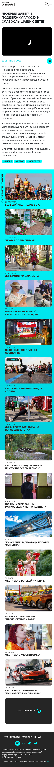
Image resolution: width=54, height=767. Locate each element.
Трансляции (12, 737)
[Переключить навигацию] (48, 4)
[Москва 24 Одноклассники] (24, 743)
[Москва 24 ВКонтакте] (30, 743)
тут (48, 762)
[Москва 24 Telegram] (36, 743)
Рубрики (27, 737)
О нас (37, 737)
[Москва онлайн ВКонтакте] (18, 743)
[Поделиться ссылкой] (49, 61)
